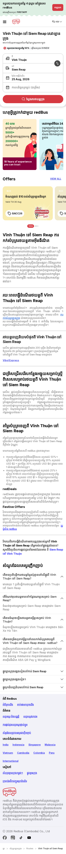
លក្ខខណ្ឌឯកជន (30, 716)
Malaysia (50, 744)
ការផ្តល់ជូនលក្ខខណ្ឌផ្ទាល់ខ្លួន (15, 724)
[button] (32, 77)
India (5, 744)
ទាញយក (57, 7)
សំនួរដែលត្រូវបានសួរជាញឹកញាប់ (17, 732)
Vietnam (8, 752)
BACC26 (17, 213)
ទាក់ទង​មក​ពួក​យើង (25, 704)
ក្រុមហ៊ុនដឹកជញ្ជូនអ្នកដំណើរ (15, 781)
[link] (28, 203)
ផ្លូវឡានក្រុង (32, 772)
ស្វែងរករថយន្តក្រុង (35, 99)
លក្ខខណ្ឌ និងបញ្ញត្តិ (11, 716)
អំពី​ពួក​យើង (8, 704)
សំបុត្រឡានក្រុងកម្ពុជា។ (13, 772)
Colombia (39, 752)
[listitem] (8, 191)
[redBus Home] (16, 21)
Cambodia (23, 752)
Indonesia (18, 744)
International (10, 760)
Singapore (34, 744)
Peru (51, 752)
